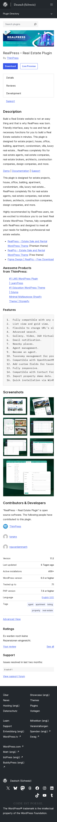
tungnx (13, 536)
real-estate (48, 610)
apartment (40, 604)
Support (10, 101)
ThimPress (13, 57)
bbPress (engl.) (13, 757)
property (36, 610)
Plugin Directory (11, 13)
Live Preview (29, 66)
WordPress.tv (12, 736)
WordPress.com (13, 746)
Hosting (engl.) (11, 705)
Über (6, 694)
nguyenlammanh (18, 546)
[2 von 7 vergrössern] (49, 401)
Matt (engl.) (11, 751)
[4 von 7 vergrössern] (49, 421)
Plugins (34, 705)
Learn (6, 720)
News (6, 700)
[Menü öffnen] (52, 4)
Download (10, 66)
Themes (34, 700)
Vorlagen (35, 710)
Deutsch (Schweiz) (20, 780)
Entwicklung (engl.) (13, 731)
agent (30, 604)
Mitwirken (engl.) (39, 720)
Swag (34, 736)
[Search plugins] (35, 24)
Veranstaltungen (39, 726)
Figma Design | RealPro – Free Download (31, 259)
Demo (6, 170)
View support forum (14, 676)
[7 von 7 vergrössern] (49, 462)
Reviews (11, 85)
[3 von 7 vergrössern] (23, 421)
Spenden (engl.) (40, 731)
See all (50, 646)
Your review (9, 646)
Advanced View (12, 619)
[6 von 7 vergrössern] (49, 442)
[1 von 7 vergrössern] (23, 401)
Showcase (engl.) (40, 694)
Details (10, 77)
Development (13, 93)
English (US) (48, 597)
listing (50, 604)
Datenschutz (10, 710)
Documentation (20, 170)
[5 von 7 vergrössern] (23, 442)
